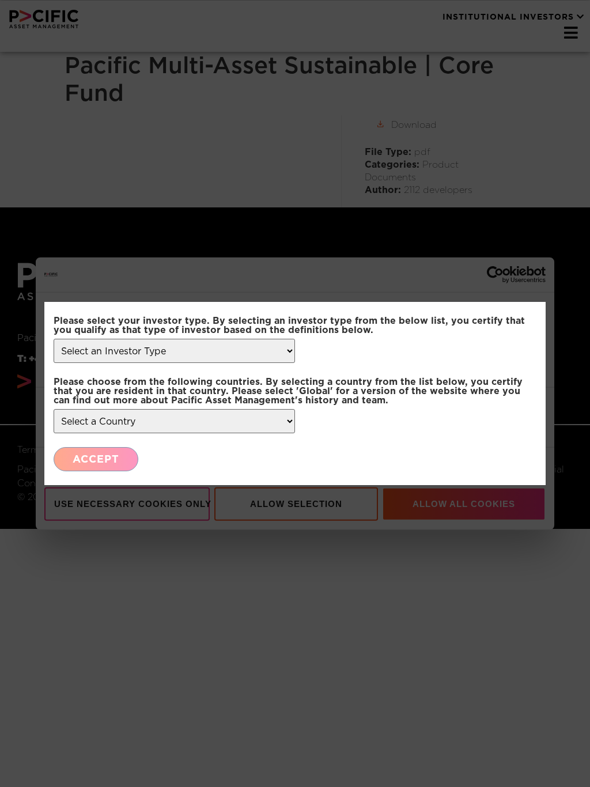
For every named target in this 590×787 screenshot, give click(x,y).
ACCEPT (96, 459)
